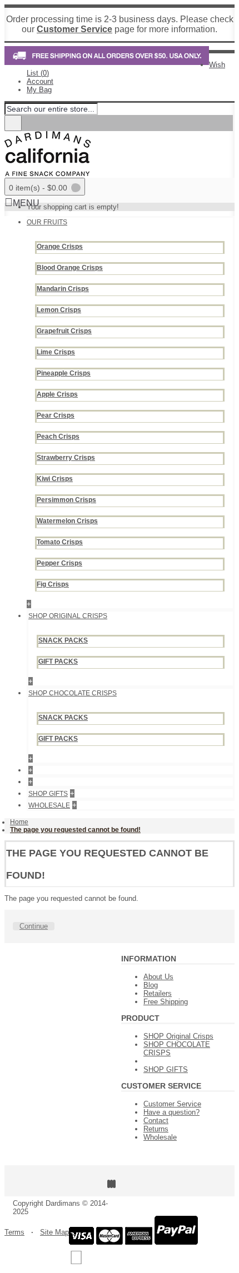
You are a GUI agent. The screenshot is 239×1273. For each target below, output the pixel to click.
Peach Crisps (58, 436)
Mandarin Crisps (63, 289)
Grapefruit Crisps (64, 331)
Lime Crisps (56, 352)
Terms (14, 1232)
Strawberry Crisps (66, 458)
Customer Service (172, 1104)
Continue (33, 926)
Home (19, 822)
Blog (150, 985)
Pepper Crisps (59, 563)
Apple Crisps (57, 394)
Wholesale (160, 1137)
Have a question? (171, 1112)
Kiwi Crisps (55, 479)
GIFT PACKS (58, 661)
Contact (155, 1120)
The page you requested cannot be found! (75, 830)
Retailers (157, 993)
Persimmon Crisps (66, 500)
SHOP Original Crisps (178, 1036)
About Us (158, 977)
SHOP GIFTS (165, 1069)
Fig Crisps (53, 584)
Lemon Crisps (59, 310)
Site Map (54, 1232)
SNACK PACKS (63, 640)
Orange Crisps (60, 246)
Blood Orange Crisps (70, 268)
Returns (155, 1129)
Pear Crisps (55, 415)
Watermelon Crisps (67, 521)
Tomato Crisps (60, 542)
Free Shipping (165, 1002)
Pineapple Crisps (64, 373)
